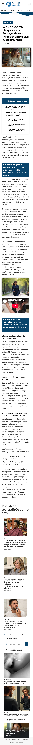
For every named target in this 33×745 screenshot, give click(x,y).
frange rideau (21, 83)
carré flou (15, 194)
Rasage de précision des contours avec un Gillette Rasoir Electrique (15, 624)
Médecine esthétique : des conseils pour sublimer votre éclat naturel (16, 732)
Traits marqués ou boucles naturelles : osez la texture (16, 130)
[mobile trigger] (3, 4)
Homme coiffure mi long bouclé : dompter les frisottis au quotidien (16, 715)
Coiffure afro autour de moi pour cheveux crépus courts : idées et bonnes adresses (15, 543)
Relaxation (7, 679)
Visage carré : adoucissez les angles (16, 124)
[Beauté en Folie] (13, 4)
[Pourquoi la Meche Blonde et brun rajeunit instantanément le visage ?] (15, 566)
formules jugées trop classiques (14, 150)
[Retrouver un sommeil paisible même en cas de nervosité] (17, 666)
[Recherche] (25, 4)
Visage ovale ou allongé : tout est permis (16, 119)
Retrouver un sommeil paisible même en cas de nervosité (15, 682)
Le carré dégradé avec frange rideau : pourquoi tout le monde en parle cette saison (16, 108)
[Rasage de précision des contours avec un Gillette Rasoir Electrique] (15, 608)
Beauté (6, 538)
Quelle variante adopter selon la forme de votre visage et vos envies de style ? (16, 114)
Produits (7, 619)
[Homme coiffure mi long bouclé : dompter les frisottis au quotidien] (17, 699)
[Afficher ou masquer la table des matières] (28, 101)
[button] (27, 634)
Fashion (8, 22)
